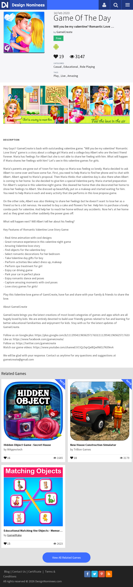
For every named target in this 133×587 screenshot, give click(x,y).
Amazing (72, 76)
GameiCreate (64, 32)
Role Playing (87, 67)
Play (56, 76)
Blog (7, 571)
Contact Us (19, 571)
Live (63, 76)
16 (8, 457)
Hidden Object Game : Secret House (27, 445)
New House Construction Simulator (93, 445)
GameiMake (14, 535)
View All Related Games (66, 557)
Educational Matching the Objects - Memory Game (36, 530)
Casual (57, 67)
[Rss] (109, 574)
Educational (70, 67)
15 (8, 543)
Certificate (34, 571)
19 (61, 55)
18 (75, 457)
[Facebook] (87, 574)
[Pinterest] (101, 574)
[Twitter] (94, 574)
